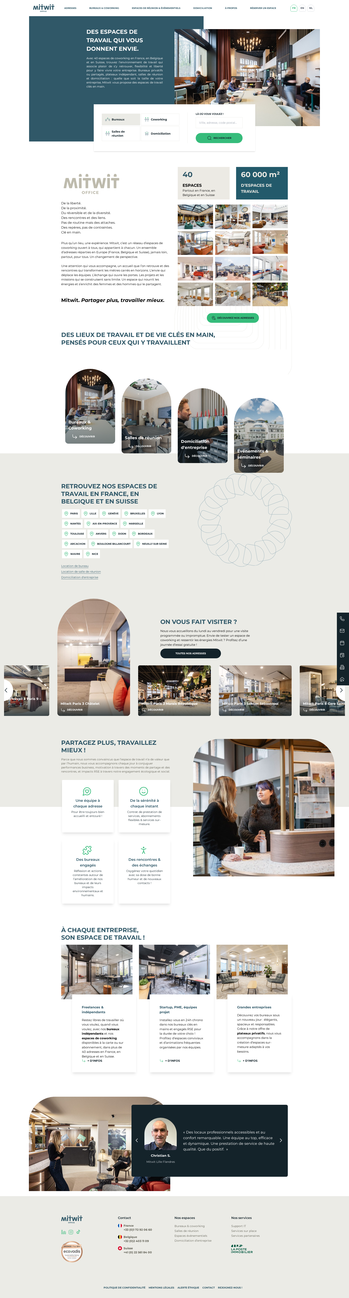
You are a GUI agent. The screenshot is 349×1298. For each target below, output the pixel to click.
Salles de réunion (186, 1231)
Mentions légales (161, 1287)
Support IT (238, 1226)
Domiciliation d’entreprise (192, 1240)
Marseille (136, 523)
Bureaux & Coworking (104, 8)
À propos (231, 8)
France (114, 252)
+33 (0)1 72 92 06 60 (138, 1230)
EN (302, 7)
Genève (113, 513)
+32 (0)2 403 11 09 (136, 1241)
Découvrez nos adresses (235, 317)
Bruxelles (137, 513)
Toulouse (77, 533)
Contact (208, 1287)
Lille (93, 513)
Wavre (75, 553)
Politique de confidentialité (124, 1287)
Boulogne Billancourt (113, 543)
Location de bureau (74, 566)
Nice (95, 553)
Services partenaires (245, 1236)
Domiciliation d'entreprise (79, 577)
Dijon (122, 533)
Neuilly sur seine (154, 543)
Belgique (127, 252)
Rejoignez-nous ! (230, 1287)
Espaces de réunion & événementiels (156, 8)
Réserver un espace (263, 8)
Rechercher (222, 137)
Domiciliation (202, 8)
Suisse (143, 252)
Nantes (75, 523)
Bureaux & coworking (189, 1226)
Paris (74, 513)
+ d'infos (94, 1061)
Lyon (160, 513)
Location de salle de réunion (81, 571)
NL (311, 7)
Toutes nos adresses (191, 653)
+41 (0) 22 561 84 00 (138, 1252)
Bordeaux (145, 533)
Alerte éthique (188, 1287)
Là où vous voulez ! (209, 113)
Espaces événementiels (190, 1236)
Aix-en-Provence (105, 523)
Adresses (70, 8)
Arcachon (77, 543)
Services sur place (243, 1231)
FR (294, 7)
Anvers (101, 533)
